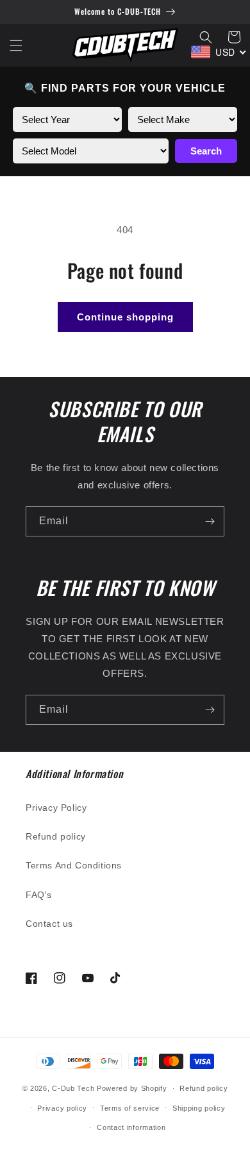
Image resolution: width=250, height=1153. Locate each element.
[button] (16, 45)
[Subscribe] (210, 521)
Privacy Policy (56, 807)
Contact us (49, 923)
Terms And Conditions (74, 865)
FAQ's (39, 895)
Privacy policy (62, 1108)
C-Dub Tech (73, 1088)
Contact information (131, 1127)
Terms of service (130, 1108)
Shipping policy (199, 1108)
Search (206, 150)
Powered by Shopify (132, 1088)
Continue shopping (125, 316)
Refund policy (56, 836)
